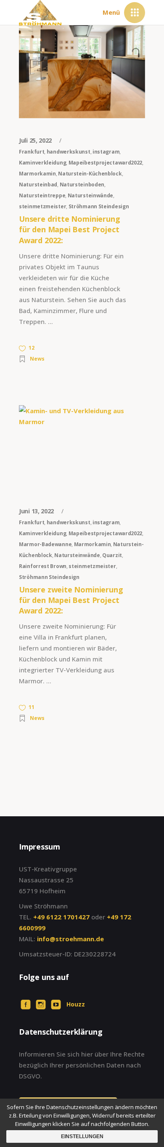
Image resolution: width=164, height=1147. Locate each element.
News (37, 358)
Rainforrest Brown (42, 566)
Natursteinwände (91, 195)
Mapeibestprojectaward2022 (106, 162)
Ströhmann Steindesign (99, 206)
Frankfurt (31, 151)
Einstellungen (82, 1136)
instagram (106, 151)
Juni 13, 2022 (37, 511)
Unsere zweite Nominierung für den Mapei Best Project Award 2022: (71, 600)
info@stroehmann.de (70, 939)
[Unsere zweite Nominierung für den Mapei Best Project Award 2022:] (82, 447)
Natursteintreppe (42, 195)
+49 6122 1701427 (61, 917)
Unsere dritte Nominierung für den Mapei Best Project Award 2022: (69, 229)
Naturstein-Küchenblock (90, 173)
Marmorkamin (37, 173)
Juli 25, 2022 (36, 140)
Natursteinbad (38, 184)
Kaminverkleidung (42, 162)
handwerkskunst (68, 151)
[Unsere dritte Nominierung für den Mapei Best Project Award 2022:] (82, 71)
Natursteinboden (82, 184)
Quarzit (112, 555)
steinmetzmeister (42, 206)
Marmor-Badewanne (45, 544)
